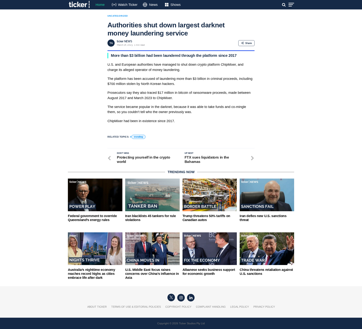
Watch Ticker (127, 5)
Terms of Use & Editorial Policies (136, 306)
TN (111, 43)
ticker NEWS (124, 41)
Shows (175, 5)
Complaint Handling (211, 306)
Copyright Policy (178, 306)
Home (100, 5)
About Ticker (97, 306)
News (153, 5)
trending (138, 137)
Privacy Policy (264, 306)
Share (248, 43)
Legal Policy (239, 306)
